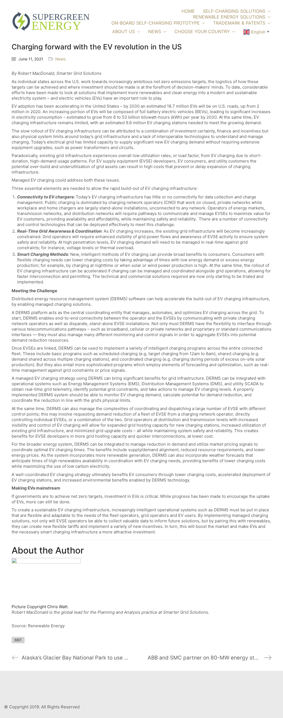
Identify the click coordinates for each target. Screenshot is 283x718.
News (60, 59)
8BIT (18, 640)
